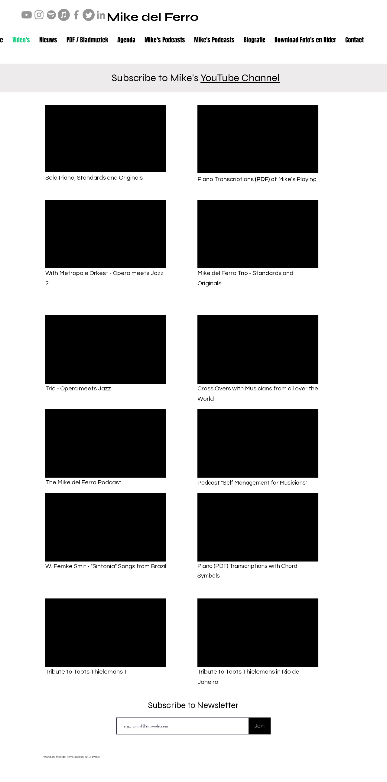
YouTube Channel (240, 78)
